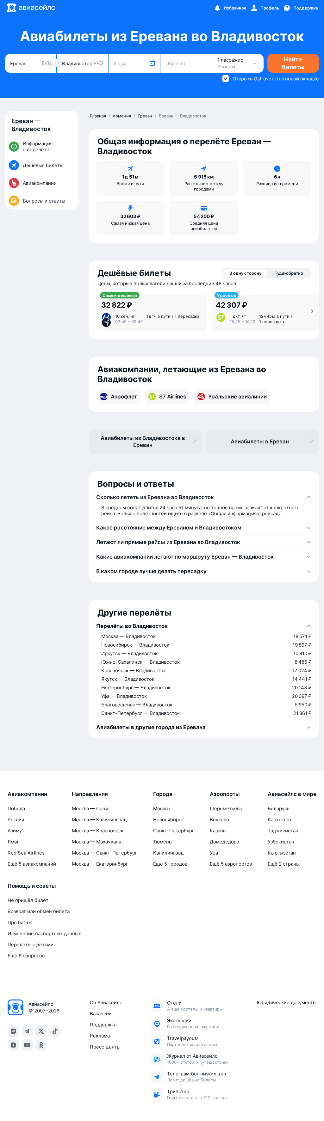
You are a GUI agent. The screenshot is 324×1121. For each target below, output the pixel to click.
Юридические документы (286, 1002)
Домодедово (224, 842)
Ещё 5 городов (170, 864)
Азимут (16, 831)
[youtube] (27, 1045)
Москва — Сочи (90, 808)
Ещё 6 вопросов (26, 956)
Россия (16, 820)
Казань (218, 831)
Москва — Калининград (99, 820)
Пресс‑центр (105, 1047)
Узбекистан (281, 842)
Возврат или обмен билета (39, 911)
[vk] (13, 1031)
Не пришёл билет (28, 900)
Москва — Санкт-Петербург (104, 853)
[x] (41, 1031)
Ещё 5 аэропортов (231, 864)
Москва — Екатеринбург (100, 864)
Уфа (214, 853)
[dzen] (13, 1045)
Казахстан (279, 820)
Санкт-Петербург (173, 831)
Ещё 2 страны (284, 864)
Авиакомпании (27, 794)
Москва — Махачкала (96, 842)
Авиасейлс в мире (292, 794)
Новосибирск (168, 820)
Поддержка (103, 1025)
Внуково (219, 820)
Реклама (100, 1036)
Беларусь (279, 808)
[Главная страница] (30, 8)
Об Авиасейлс (106, 1002)
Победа (16, 808)
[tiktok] (55, 1031)
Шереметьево (226, 808)
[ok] (41, 1045)
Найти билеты (293, 63)
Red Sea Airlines (26, 853)
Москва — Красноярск (97, 831)
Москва (161, 808)
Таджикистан (283, 831)
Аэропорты (225, 794)
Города (162, 794)
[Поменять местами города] (57, 63)
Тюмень (162, 842)
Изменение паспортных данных (44, 933)
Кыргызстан (282, 853)
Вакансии (101, 1014)
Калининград (168, 853)
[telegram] (27, 1031)
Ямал (14, 842)
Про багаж (20, 922)
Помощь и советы (32, 886)
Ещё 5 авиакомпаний (32, 864)
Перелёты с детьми (30, 945)
